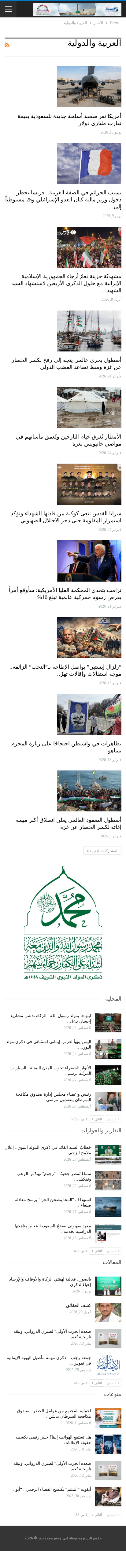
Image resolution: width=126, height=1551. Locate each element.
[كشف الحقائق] (108, 1312)
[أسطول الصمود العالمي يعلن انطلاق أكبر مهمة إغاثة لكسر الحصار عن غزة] (89, 790)
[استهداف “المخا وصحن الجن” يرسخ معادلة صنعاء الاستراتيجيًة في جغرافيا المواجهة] (108, 1207)
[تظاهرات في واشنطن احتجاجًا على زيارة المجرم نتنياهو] (89, 714)
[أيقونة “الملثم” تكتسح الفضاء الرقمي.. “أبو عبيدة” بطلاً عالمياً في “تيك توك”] (108, 1496)
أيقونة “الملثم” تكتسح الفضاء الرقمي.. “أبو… (51, 1489)
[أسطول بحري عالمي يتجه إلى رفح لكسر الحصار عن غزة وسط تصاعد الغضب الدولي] (89, 331)
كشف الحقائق (78, 1305)
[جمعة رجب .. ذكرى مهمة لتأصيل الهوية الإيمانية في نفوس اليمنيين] (108, 1365)
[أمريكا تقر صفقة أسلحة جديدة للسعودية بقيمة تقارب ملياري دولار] (89, 86)
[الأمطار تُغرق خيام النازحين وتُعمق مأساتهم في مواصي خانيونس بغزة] (89, 407)
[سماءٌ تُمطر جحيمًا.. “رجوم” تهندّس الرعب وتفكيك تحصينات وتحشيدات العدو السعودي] (108, 1181)
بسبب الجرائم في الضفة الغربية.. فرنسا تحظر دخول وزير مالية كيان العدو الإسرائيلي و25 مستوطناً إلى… (63, 199)
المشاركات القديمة (103, 851)
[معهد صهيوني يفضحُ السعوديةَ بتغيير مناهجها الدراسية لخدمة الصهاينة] (108, 1233)
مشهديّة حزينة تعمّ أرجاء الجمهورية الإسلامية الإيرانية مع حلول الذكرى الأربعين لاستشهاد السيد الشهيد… (66, 283)
